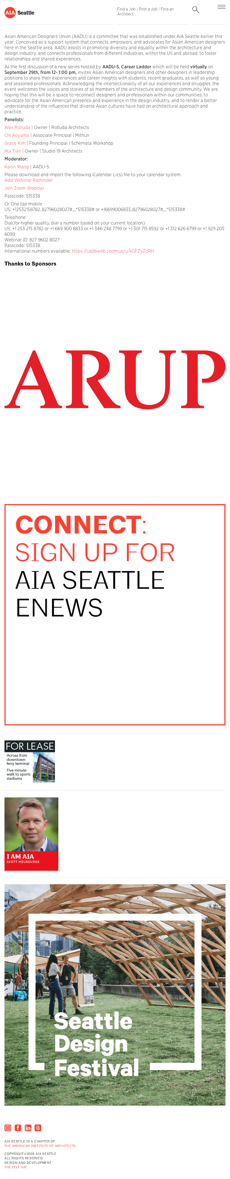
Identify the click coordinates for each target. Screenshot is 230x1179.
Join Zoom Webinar (24, 188)
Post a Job (148, 9)
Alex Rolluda (17, 127)
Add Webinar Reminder (28, 180)
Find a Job (126, 9)
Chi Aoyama (16, 135)
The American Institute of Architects (40, 1146)
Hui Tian (12, 151)
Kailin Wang (16, 166)
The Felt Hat (15, 1167)
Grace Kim (15, 143)
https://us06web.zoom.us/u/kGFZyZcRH (113, 251)
